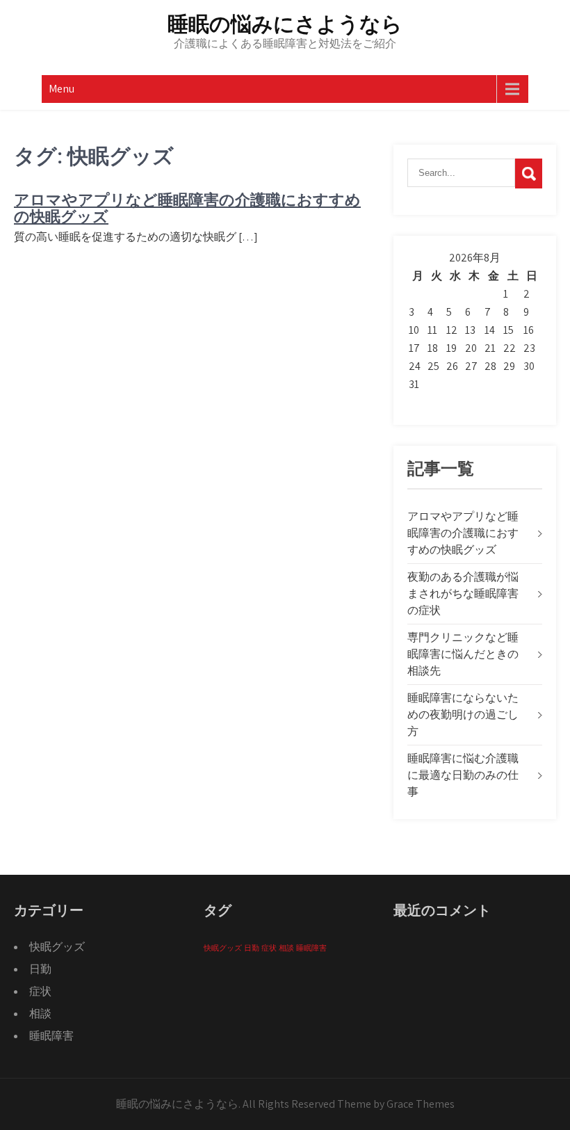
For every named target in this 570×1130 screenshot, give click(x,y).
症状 (40, 991)
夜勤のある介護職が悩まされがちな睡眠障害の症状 (463, 594)
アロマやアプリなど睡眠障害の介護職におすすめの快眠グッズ (187, 208)
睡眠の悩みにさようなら (285, 24)
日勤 (40, 969)
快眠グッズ (57, 946)
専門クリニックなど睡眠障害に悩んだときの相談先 (463, 654)
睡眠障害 (51, 1035)
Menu (61, 88)
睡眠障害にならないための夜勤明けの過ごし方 (463, 714)
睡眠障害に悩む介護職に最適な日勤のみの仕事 (463, 775)
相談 (40, 1013)
